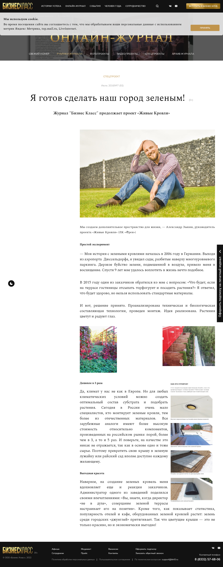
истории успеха (51, 6)
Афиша (55, 549)
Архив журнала (183, 54)
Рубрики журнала (69, 54)
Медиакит (86, 549)
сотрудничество (135, 6)
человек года (113, 6)
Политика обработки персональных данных (73, 559)
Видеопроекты (127, 54)
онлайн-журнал (75, 6)
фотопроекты (99, 54)
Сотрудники (58, 553)
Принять (205, 27)
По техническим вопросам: (156, 559)
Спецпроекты (154, 54)
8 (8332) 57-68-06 (207, 559)
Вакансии (113, 549)
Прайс (84, 553)
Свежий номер (39, 54)
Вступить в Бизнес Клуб (203, 6)
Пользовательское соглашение (114, 559)
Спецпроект (111, 76)
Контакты (113, 553)
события (95, 6)
